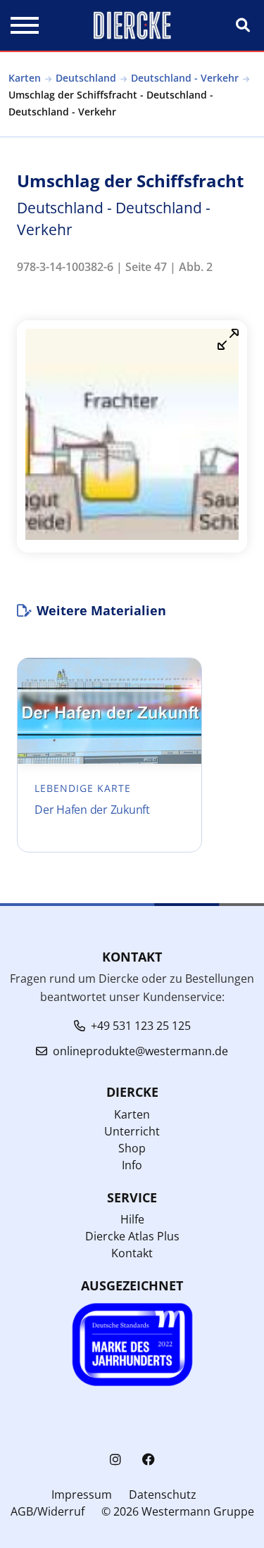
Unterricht (132, 1131)
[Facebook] (148, 1459)
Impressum (81, 1494)
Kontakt (132, 1253)
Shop (132, 1148)
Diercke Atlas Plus (132, 1236)
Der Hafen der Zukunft (92, 809)
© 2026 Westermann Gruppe (177, 1511)
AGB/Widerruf (47, 1511)
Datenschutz (162, 1494)
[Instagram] (115, 1459)
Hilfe (132, 1219)
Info (132, 1165)
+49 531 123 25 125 (141, 1025)
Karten (24, 77)
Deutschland (86, 77)
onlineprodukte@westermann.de (140, 1051)
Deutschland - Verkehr (185, 77)
